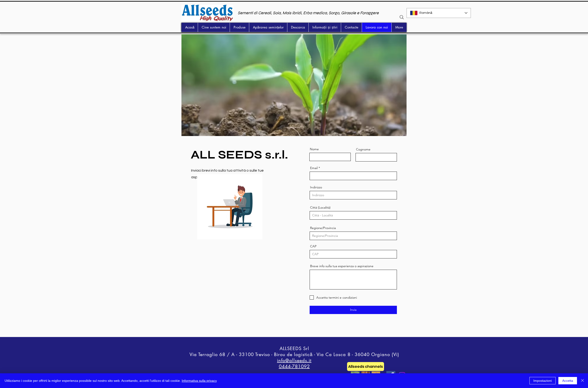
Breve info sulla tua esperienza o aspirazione (341, 266)
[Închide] (582, 380)
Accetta (567, 380)
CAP (313, 246)
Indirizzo (316, 187)
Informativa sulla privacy (199, 380)
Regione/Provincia (323, 227)
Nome (314, 149)
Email (314, 168)
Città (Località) (320, 207)
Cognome (363, 149)
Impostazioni (542, 380)
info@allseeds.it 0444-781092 (294, 363)
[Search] (402, 17)
